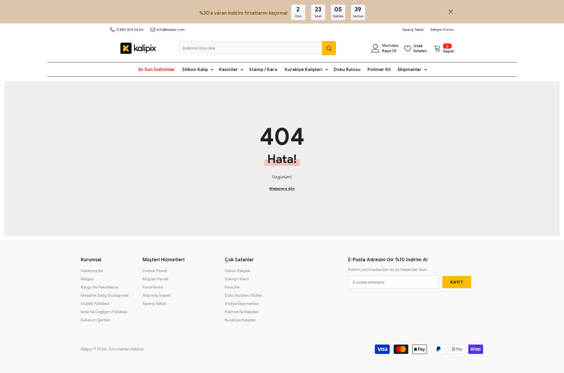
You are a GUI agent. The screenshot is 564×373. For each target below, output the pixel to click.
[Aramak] (257, 48)
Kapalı (451, 12)
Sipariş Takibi (413, 29)
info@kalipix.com (171, 29)
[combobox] (250, 48)
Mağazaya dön (282, 188)
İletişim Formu (442, 29)
